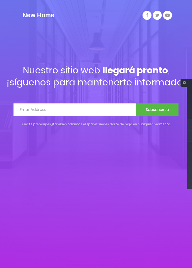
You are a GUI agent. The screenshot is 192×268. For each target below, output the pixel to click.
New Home (38, 15)
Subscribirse (157, 109)
